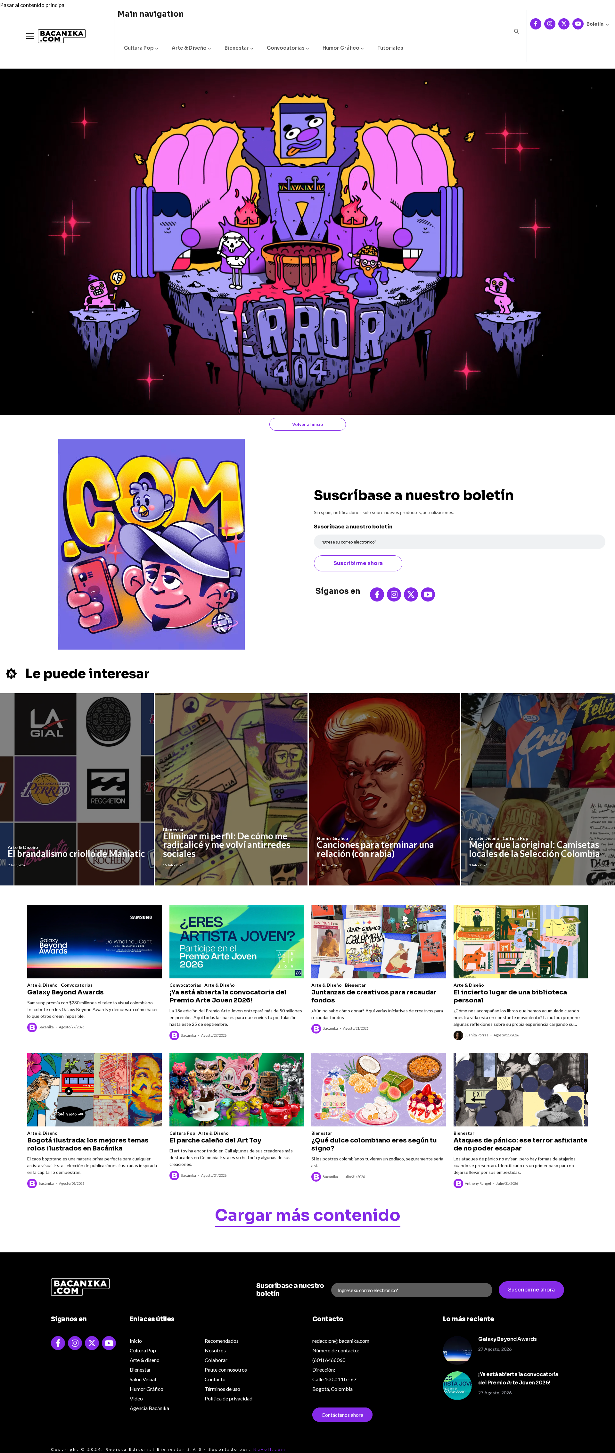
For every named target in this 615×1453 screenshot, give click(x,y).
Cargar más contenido (307, 1216)
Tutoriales (390, 48)
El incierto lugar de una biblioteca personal (510, 996)
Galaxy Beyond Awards (65, 992)
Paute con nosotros (226, 1369)
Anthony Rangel (478, 1183)
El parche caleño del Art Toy (215, 1140)
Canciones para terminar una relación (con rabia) (375, 849)
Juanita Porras (476, 1035)
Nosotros (215, 1350)
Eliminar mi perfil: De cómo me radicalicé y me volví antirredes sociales (226, 844)
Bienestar (237, 48)
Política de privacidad (228, 1398)
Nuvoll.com (269, 1449)
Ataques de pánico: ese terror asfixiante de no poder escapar (520, 1144)
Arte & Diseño (189, 48)
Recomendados (222, 1341)
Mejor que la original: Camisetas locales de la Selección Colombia (534, 849)
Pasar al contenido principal (33, 5)
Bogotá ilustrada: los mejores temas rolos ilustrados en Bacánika (88, 1144)
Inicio (136, 1341)
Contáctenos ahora (342, 1415)
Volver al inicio (307, 424)
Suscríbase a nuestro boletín (353, 526)
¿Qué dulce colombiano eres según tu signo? (374, 1144)
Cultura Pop (139, 48)
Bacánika (46, 1027)
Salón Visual (143, 1379)
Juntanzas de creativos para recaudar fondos (374, 996)
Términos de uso (222, 1389)
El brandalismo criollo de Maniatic (76, 853)
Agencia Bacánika (149, 1408)
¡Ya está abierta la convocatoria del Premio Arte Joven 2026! (228, 996)
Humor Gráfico (341, 48)
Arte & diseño (145, 1360)
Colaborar (216, 1360)
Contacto (215, 1379)
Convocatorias (286, 48)
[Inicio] (57, 36)
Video (136, 1398)
